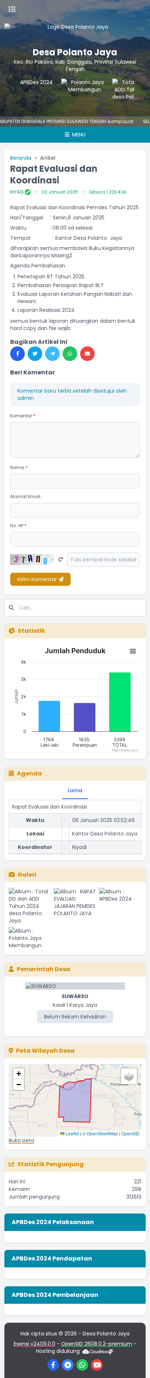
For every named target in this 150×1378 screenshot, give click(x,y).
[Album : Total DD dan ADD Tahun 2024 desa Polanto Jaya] (30, 906)
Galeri (26, 874)
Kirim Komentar (37, 579)
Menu (78, 134)
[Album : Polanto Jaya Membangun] (30, 938)
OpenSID (130, 1133)
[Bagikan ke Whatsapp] (70, 353)
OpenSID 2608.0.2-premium (96, 1343)
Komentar (22, 416)
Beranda (20, 158)
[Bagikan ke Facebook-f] (17, 353)
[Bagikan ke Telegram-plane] (52, 353)
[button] (18, 1073)
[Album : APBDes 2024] (120, 906)
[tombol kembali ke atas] (135, 1363)
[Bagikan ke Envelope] (87, 353)
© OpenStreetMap (100, 1133)
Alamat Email (25, 496)
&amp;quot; (112, 121)
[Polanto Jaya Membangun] (79, 93)
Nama (19, 467)
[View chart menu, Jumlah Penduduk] (133, 651)
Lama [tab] (75, 790)
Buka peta (21, 1140)
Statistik (31, 631)
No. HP (18, 526)
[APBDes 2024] (28, 93)
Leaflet (71, 1133)
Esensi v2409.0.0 (34, 1343)
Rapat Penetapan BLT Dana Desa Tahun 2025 (69, 850)
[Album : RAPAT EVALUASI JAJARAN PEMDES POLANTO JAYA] (75, 906)
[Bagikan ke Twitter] (35, 353)
